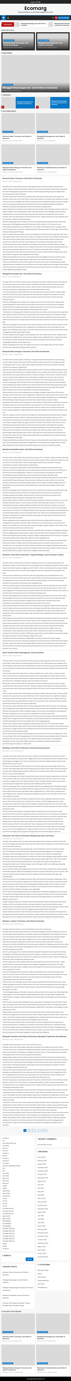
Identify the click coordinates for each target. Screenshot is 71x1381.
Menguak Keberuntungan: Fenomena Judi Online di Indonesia (59, 102)
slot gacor (5, 1138)
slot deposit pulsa (8, 1208)
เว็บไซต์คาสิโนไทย (8, 1228)
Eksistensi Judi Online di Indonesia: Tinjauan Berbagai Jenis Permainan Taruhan (33, 555)
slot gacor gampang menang (11, 1165)
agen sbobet (6, 1216)
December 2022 (43, 1257)
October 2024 (42, 1205)
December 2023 (43, 1233)
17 (40, 1130)
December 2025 (43, 1167)
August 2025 (42, 1181)
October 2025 (42, 1174)
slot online (5, 1145)
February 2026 (42, 1160)
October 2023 (42, 1239)
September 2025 (43, 1178)
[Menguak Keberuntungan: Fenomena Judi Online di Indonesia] (43, 103)
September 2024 (43, 1209)
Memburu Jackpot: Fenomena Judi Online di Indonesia (23, 921)
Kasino (40, 1273)
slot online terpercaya (9, 1143)
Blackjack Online (43, 1270)
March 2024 (41, 1226)
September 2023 (43, 1243)
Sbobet (4, 1155)
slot (3, 1140)
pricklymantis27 (19, 47)
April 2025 (41, 1195)
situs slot (5, 1150)
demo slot (5, 1178)
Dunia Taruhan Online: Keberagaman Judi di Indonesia (23, 653)
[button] (8, 17)
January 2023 (42, 1253)
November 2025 (43, 1171)
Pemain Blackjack (43, 1280)
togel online (6, 1191)
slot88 (4, 1186)
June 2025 (41, 1188)
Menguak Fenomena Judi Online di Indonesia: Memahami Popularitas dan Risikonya (34, 1036)
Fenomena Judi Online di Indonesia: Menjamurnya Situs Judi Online (28, 836)
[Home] (3, 17)
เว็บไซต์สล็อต (6, 1221)
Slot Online (41, 1284)
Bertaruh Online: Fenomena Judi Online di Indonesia (22, 178)
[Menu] (8, 17)
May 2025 (41, 1191)
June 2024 (41, 1219)
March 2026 (41, 1157)
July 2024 (41, 1215)
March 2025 (41, 1198)
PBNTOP (41, 1379)
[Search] (53, 18)
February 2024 (42, 1229)
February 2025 (42, 1202)
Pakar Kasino (42, 1277)
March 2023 (41, 1250)
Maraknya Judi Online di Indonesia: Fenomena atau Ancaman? (26, 748)
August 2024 (42, 1212)
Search (7, 1255)
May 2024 (41, 1222)
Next (45, 1130)
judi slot (4, 1148)
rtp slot (4, 1198)
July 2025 (41, 1184)
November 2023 (43, 1236)
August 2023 (42, 1246)
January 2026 (42, 1164)
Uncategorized (9, 40)
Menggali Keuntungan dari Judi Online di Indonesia (29, 87)
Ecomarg (35, 8)
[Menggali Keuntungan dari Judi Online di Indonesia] (8, 103)
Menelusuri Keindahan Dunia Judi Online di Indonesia (22, 449)
